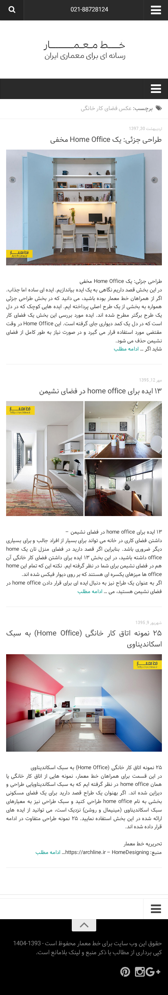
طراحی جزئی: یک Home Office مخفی (106, 140)
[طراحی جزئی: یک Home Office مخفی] (84, 207)
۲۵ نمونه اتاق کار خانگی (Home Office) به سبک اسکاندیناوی (84, 639)
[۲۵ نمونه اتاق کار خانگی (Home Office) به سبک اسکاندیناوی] (84, 703)
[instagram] (140, 971)
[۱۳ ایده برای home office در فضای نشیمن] (84, 458)
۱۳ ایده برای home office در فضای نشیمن (100, 391)
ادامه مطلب (126, 349)
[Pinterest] (125, 971)
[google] (154, 971)
